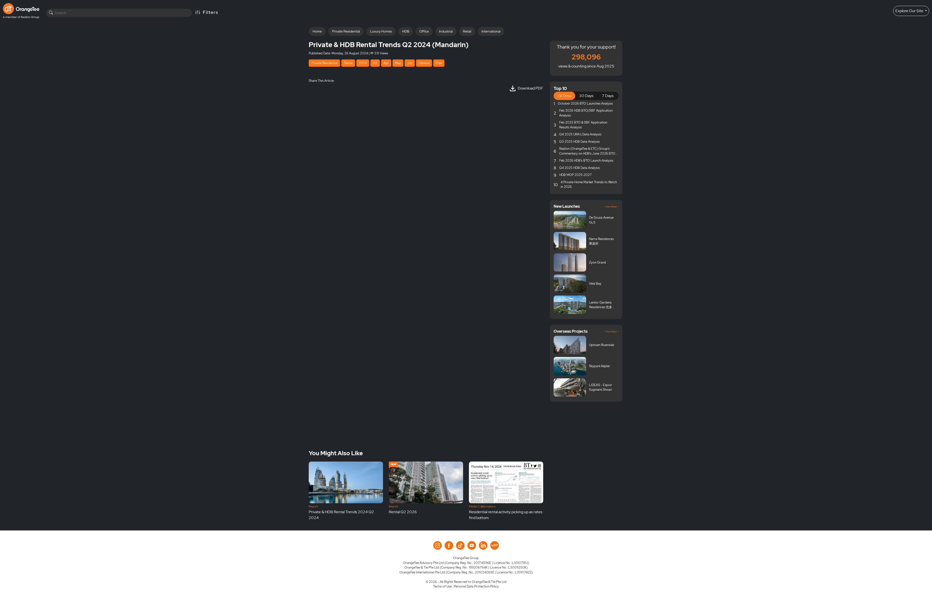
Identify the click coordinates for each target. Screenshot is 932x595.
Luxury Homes (381, 31)
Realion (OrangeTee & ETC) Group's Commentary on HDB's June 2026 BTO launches (587, 152)
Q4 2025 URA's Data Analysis (580, 134)
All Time (564, 95)
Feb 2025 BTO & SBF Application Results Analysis (583, 124)
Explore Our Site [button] (909, 10)
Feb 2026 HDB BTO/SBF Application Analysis (586, 112)
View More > (612, 206)
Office (424, 31)
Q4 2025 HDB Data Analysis (579, 168)
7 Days (608, 95)
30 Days (586, 95)
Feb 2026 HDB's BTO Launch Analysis (586, 160)
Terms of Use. (442, 586)
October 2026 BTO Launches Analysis (585, 103)
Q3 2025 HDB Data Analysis (579, 142)
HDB (405, 31)
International (491, 31)
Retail (467, 31)
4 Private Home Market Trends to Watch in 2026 (589, 184)
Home (317, 31)
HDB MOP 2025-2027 (575, 175)
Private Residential (346, 31)
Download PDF (530, 88)
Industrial (446, 31)
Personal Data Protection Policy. (476, 586)
